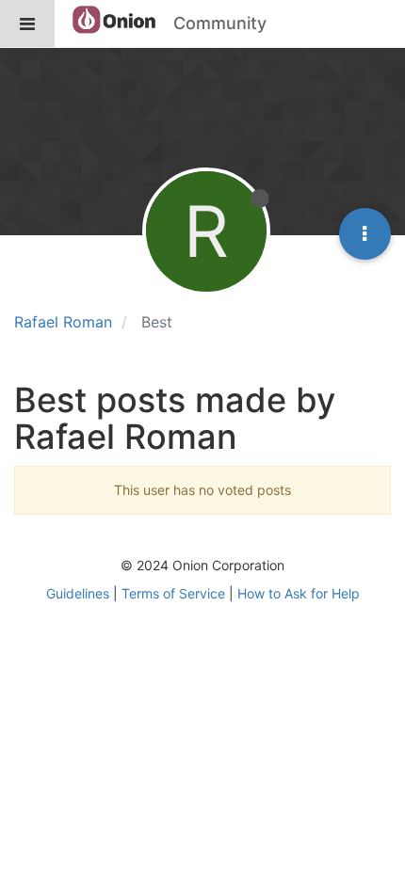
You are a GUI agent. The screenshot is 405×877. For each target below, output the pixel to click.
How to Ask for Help (298, 593)
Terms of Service (173, 593)
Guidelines (77, 593)
